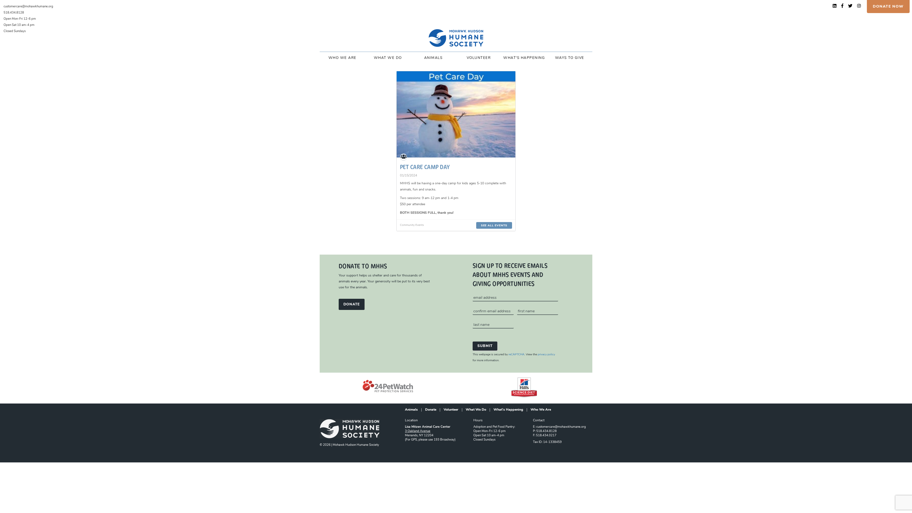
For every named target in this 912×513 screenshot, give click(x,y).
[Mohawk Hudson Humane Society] (456, 38)
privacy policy (546, 354)
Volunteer (479, 58)
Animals (433, 58)
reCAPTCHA (516, 354)
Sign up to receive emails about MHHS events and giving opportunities (510, 274)
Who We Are (342, 58)
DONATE (351, 304)
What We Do (388, 58)
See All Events (494, 225)
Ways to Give (569, 58)
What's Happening (524, 58)
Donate (430, 410)
